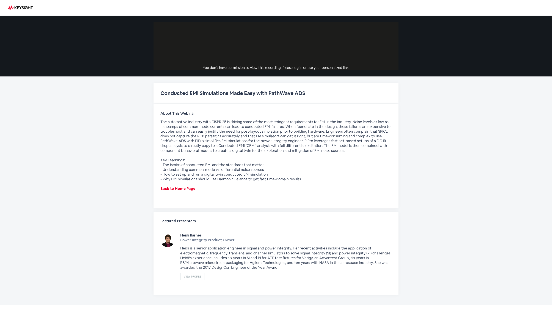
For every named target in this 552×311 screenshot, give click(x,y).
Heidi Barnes (191, 235)
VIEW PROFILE (192, 276)
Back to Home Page (177, 188)
